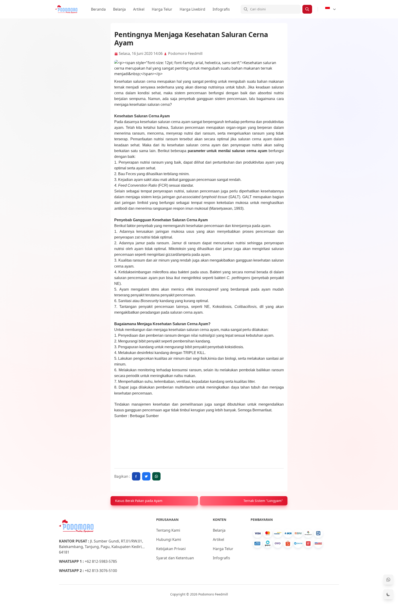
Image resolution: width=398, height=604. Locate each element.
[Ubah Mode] (388, 594)
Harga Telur (162, 9)
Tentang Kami (168, 530)
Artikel (138, 9)
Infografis (221, 9)
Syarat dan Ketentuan (175, 557)
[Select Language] (331, 9)
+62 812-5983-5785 (101, 561)
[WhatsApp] (388, 580)
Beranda (98, 9)
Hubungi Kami (168, 539)
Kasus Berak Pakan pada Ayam (138, 500)
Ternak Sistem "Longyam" (263, 500)
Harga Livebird (192, 9)
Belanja (119, 9)
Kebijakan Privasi (171, 548)
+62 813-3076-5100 (101, 570)
